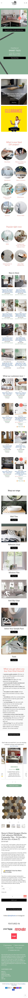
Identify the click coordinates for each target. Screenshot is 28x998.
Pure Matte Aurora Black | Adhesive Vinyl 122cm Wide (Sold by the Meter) (7, 339)
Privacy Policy (14, 985)
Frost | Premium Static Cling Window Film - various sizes (7, 447)
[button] (13, 782)
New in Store (14, 273)
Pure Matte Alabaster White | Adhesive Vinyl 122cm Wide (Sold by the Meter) (20, 339)
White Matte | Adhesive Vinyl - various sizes (7, 393)
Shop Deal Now (14, 58)
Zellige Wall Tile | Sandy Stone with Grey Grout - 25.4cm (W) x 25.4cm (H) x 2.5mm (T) (7, 365)
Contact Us (3, 973)
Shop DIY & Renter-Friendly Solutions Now (14, 30)
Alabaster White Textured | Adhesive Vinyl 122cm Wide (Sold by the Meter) (20, 315)
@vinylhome (12, 916)
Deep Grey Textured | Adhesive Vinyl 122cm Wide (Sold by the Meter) (20, 291)
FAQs (2, 977)
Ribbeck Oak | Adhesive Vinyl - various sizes (7, 418)
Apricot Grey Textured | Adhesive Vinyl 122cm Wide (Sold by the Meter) (7, 315)
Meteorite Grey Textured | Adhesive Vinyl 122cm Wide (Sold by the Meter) (7, 291)
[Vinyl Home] (14, 2)
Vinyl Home (7, 983)
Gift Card (3, 978)
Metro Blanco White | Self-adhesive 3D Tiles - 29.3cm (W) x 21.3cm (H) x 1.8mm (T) (20, 473)
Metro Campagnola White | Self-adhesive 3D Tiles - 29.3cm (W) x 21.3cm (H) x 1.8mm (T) (20, 419)
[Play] (14, 807)
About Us (3, 971)
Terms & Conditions (21, 983)
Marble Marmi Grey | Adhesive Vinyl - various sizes (20, 447)
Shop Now (14, 102)
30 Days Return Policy (6, 975)
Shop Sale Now (14, 129)
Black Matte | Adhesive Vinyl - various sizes (7, 472)
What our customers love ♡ (14, 376)
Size (2, 886)
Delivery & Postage (5, 974)
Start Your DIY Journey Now (14, 909)
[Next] (18, 822)
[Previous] (10, 822)
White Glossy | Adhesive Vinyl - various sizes (20, 393)
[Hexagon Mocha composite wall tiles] (14, 807)
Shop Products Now (14, 734)
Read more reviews (14, 785)
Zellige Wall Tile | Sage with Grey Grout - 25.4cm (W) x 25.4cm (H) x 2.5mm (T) (20, 365)
